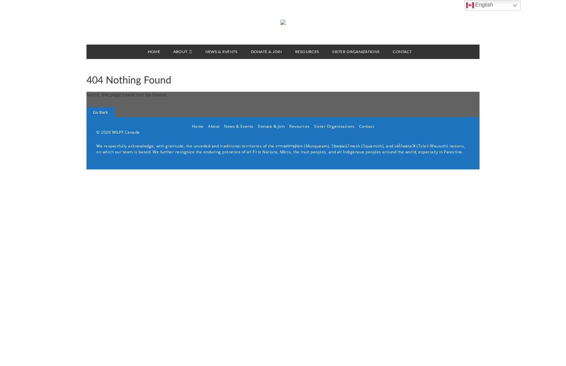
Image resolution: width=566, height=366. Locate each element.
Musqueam (317, 146)
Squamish (372, 146)
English (483, 5)
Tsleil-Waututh (432, 146)
